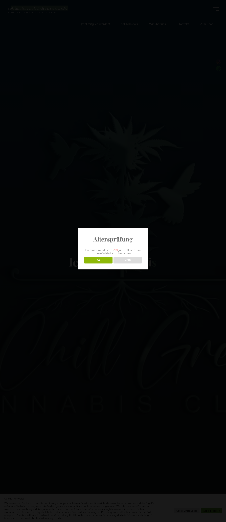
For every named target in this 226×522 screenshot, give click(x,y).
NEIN (127, 260)
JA (98, 260)
